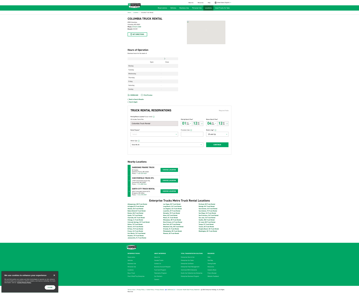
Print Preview (148, 95)
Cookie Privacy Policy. (24, 282)
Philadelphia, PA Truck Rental (172, 231)
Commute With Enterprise (189, 270)
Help (209, 3)
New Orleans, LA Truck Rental (172, 222)
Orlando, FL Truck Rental (171, 229)
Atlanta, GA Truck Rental (135, 209)
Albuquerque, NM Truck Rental (137, 204)
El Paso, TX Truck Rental (135, 229)
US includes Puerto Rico (137, 119)
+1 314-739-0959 (141, 195)
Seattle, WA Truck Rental (207, 220)
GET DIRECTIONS (138, 34)
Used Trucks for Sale (222, 8)
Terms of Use (131, 290)
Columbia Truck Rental (147, 12)
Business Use (184, 8)
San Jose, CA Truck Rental (207, 218)
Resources (201, 3)
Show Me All (135, 145)
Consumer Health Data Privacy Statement (188, 290)
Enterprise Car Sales (187, 260)
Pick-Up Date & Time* (187, 119)
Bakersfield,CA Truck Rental (137, 211)
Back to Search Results (136, 99)
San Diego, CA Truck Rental (207, 213)
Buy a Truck (131, 273)
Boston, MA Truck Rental (135, 213)
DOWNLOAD (134, 95)
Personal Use (197, 8)
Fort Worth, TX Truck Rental (136, 233)
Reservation (131, 257)
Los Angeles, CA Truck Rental (172, 209)
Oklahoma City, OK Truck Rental (173, 227)
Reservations (162, 8)
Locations (208, 8)
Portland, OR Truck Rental (207, 204)
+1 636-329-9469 (141, 173)
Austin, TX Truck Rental (135, 215)
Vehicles (173, 8)
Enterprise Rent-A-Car (188, 257)
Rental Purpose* (135, 130)
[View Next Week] (164, 58)
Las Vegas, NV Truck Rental (172, 204)
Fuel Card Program (160, 270)
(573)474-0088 (136, 27)
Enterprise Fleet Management (190, 267)
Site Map (210, 260)
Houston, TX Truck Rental (136, 236)
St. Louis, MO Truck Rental (207, 222)
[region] (29, 282)
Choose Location (169, 170)
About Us (190, 3)
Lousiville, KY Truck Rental (171, 211)
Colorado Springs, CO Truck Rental (139, 222)
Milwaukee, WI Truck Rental (172, 220)
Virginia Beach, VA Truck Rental (209, 229)
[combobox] (224, 2)
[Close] (54, 275)
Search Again (133, 102)
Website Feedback (213, 276)
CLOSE (50, 287)
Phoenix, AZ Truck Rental (171, 233)
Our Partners (158, 276)
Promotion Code (185, 130)
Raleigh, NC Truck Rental (207, 206)
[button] (206, 30)
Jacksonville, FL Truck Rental (137, 238)
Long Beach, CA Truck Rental (172, 206)
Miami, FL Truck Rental (170, 218)
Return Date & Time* (212, 119)
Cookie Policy (150, 290)
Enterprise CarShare (187, 263)
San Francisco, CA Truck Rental (208, 215)
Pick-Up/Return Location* (141, 117)
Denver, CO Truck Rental (135, 227)
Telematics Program (160, 273)
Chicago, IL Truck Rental (135, 220)
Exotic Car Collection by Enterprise (191, 273)
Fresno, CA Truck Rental (135, 231)
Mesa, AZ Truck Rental (170, 215)
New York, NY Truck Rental (171, 224)
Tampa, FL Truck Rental (206, 224)
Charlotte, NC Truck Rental (136, 218)
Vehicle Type (134, 141)
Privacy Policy (141, 290)
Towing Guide (212, 263)
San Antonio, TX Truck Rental (208, 211)
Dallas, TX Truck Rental (135, 224)
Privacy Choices (159, 290)
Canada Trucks (158, 260)
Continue (217, 145)
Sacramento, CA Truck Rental (208, 209)
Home (129, 12)
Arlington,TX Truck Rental (136, 206)
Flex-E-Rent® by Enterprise (136, 276)
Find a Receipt (212, 273)
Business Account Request (162, 267)
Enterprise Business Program (190, 276)
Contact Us (157, 263)
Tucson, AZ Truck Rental (206, 227)
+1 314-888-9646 (141, 184)
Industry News (212, 270)
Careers (156, 279)
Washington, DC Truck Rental (208, 231)
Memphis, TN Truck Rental (171, 213)
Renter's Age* (210, 130)
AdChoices (170, 290)
